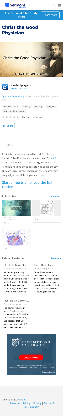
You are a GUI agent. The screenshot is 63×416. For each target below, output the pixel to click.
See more (56, 196)
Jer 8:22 (53, 158)
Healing (38, 106)
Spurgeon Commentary (13, 96)
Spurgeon (51, 106)
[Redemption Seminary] (31, 354)
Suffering (26, 106)
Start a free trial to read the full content (27, 184)
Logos (22, 399)
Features (15, 403)
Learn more (50, 15)
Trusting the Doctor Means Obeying (23, 300)
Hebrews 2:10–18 (11, 106)
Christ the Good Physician (18, 265)
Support (34, 406)
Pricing (27, 403)
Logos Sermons (19, 88)
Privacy (37, 403)
